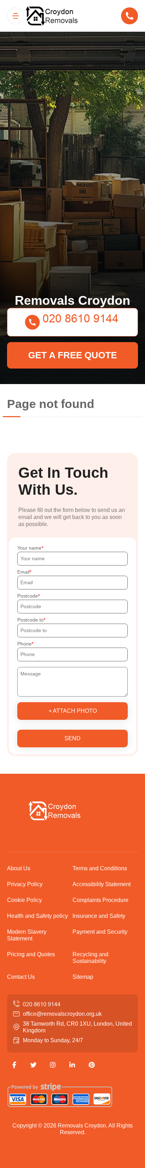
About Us (18, 868)
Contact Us (21, 977)
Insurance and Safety (98, 916)
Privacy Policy (25, 884)
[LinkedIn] (72, 1065)
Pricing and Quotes (31, 954)
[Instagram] (53, 1065)
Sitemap (82, 977)
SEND (72, 738)
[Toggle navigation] (15, 15)
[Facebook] (14, 1065)
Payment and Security (99, 932)
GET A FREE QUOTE (72, 355)
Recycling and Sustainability (90, 957)
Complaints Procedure (100, 900)
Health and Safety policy (37, 916)
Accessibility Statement (101, 884)
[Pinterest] (91, 1065)
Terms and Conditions (99, 868)
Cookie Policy (24, 900)
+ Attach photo (73, 711)
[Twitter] (33, 1065)
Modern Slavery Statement (26, 935)
